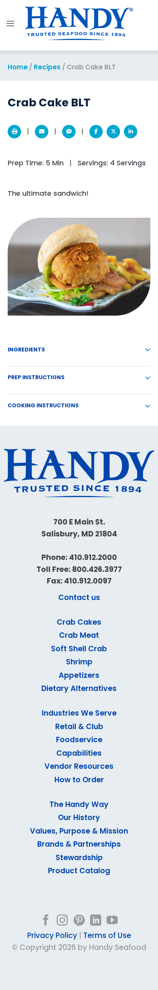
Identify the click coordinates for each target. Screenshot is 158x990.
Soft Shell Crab (79, 649)
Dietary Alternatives (79, 688)
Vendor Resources (79, 766)
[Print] (14, 131)
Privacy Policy (52, 935)
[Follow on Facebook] (45, 921)
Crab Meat (79, 635)
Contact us (79, 597)
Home (18, 67)
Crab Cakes (79, 622)
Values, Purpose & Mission (79, 831)
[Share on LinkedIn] (130, 131)
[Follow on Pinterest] (79, 921)
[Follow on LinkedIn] (95, 921)
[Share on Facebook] (96, 131)
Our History (79, 817)
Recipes (47, 67)
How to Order (79, 780)
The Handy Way (79, 804)
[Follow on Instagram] (62, 921)
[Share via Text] (69, 131)
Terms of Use (107, 935)
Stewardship (79, 857)
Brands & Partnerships (79, 844)
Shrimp (79, 662)
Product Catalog (79, 871)
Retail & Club (79, 726)
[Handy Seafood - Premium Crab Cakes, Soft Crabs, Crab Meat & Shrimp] (79, 23)
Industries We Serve (79, 713)
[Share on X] (113, 131)
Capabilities (79, 753)
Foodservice (79, 740)
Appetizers (79, 675)
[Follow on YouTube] (112, 921)
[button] (10, 23)
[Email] (41, 131)
